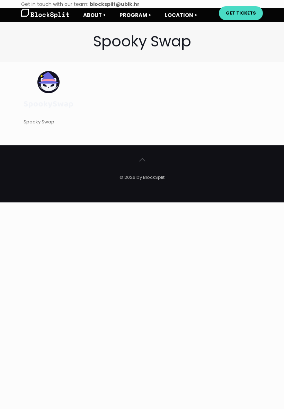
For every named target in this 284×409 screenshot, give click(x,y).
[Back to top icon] (142, 160)
